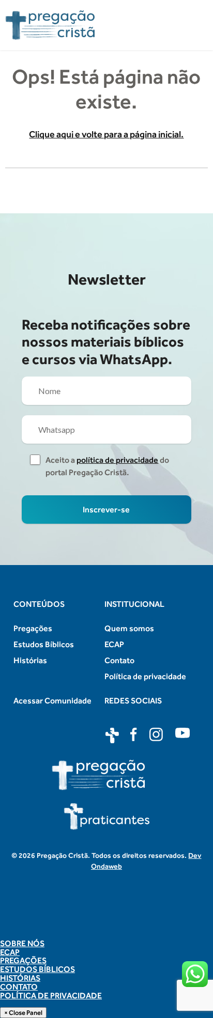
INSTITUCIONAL (134, 604)
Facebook (134, 735)
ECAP (114, 644)
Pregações (32, 628)
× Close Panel (23, 1012)
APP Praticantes (112, 735)
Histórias (30, 660)
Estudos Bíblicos (43, 644)
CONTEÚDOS (39, 604)
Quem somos (129, 628)
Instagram (157, 735)
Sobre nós (22, 943)
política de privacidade (117, 460)
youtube (183, 735)
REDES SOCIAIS (133, 701)
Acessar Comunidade (52, 701)
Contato (119, 660)
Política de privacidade (145, 676)
